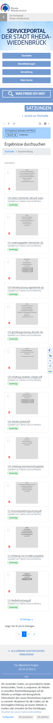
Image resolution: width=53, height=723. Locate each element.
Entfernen (23, 135)
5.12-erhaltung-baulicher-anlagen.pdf (25, 377)
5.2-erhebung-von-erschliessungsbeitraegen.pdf (26, 556)
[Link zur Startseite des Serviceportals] (13, 8)
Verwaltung (27, 72)
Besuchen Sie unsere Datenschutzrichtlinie (21, 712)
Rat (26, 677)
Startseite (27, 56)
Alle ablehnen (43, 717)
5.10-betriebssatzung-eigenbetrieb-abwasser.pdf (26, 287)
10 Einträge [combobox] (25, 619)
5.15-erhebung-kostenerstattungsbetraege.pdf (26, 466)
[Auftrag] (14, 123)
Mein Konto (26, 80)
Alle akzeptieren (26, 717)
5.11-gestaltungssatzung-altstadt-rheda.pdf (26, 332)
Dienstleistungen (26, 64)
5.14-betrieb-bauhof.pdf (19, 422)
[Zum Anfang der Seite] (50, 360)
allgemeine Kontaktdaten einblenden (27, 653)
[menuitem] (50, 366)
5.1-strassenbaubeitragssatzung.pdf (25, 511)
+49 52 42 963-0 (26, 669)
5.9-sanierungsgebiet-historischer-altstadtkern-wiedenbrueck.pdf (26, 243)
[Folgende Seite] (34, 634)
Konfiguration (8, 717)
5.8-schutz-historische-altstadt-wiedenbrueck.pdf (26, 198)
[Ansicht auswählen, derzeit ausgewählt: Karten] (47, 123)
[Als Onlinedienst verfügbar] (50, 355)
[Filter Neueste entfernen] (15, 135)
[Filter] (8, 123)
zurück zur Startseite (36, 116)
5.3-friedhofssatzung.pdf (19, 600)
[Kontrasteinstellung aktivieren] (50, 350)
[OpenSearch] (40, 123)
